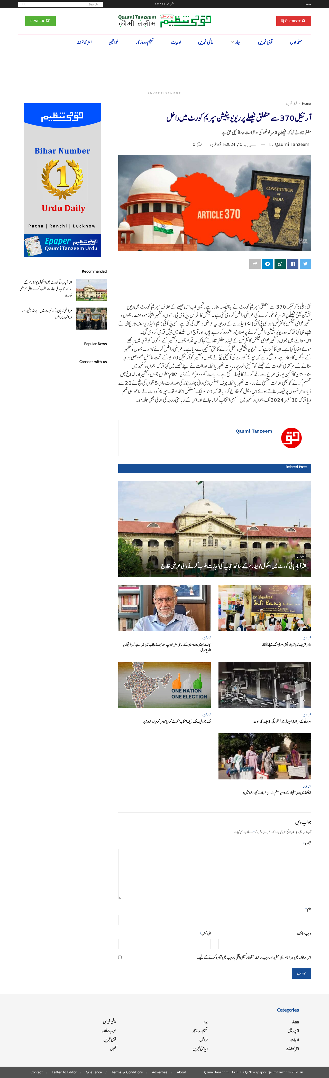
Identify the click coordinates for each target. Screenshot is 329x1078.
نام (308, 909)
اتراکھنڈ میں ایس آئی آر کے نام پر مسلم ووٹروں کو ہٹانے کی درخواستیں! (277, 793)
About (181, 1072)
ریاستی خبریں (200, 1049)
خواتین (113, 42)
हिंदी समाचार (291, 21)
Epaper (38, 21)
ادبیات (176, 42)
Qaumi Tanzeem (292, 144)
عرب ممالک (109, 1031)
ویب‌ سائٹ (304, 933)
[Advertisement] (164, 68)
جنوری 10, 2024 (241, 144)
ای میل (205, 933)
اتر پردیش (293, 1031)
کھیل (113, 1049)
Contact (37, 1072)
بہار (238, 42)
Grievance (94, 1072)
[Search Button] (22, 4)
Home (308, 4)
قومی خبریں (265, 42)
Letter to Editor (64, 1072)
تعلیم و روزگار (145, 42)
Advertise (160, 1072)
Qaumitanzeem (279, 1072)
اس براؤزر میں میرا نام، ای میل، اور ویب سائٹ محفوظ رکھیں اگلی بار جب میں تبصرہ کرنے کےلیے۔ (254, 957)
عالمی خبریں (205, 42)
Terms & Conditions (127, 1072)
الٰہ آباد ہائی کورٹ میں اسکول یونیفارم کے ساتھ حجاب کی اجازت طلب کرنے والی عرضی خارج (233, 566)
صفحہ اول (296, 42)
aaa (295, 1022)
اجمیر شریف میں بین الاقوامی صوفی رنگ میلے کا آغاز (286, 644)
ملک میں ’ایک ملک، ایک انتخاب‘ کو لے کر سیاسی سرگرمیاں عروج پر (177, 721)
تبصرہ (307, 843)
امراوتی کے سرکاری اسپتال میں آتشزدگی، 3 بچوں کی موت (282, 721)
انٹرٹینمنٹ (84, 42)
